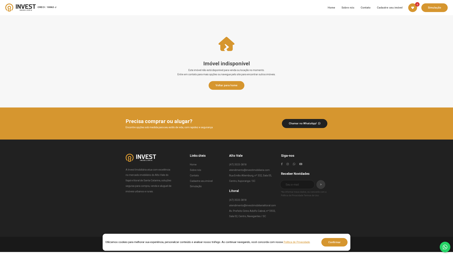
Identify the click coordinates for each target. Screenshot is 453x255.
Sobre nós (195, 170)
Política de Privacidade (292, 195)
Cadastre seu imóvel (201, 181)
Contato (194, 175)
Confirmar (334, 242)
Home (193, 164)
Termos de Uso (311, 195)
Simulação (196, 186)
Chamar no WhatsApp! (303, 123)
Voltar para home (226, 85)
